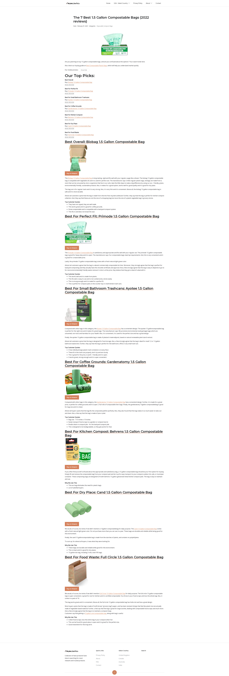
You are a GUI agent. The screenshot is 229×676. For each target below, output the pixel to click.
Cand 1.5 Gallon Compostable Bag (79, 126)
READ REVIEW (69, 85)
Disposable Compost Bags (105, 26)
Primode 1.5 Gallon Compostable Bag (80, 91)
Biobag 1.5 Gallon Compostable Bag (80, 82)
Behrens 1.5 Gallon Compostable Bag (80, 117)
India (120, 665)
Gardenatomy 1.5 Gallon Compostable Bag (82, 109)
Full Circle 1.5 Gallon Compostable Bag (81, 135)
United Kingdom (124, 655)
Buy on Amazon (72, 173)
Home (108, 3)
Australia (122, 662)
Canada (121, 659)
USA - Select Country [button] (121, 3)
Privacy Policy (137, 3)
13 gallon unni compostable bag (95, 613)
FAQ (97, 662)
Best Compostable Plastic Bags (96, 66)
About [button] (148, 3)
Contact (158, 3)
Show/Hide (84, 70)
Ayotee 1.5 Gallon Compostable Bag (80, 100)
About (98, 659)
